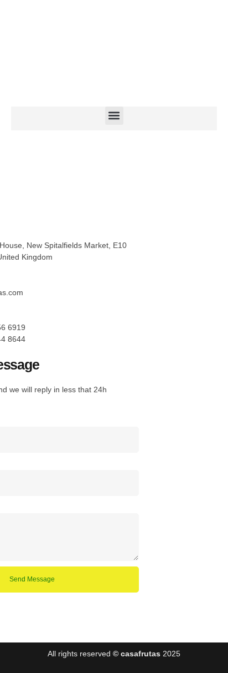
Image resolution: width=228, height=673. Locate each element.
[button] (114, 116)
